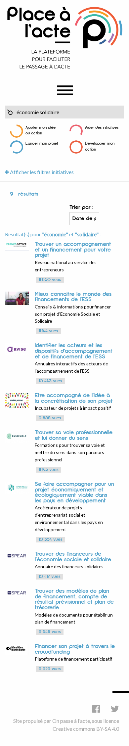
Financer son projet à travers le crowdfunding (75, 649)
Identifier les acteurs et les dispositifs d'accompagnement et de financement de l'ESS (73, 351)
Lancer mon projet (41, 143)
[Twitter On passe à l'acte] (115, 708)
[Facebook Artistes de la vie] (96, 708)
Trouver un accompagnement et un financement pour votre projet (73, 249)
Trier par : (81, 207)
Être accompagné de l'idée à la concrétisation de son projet (74, 398)
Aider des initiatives (101, 127)
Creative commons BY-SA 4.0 (86, 728)
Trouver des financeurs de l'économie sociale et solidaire (73, 557)
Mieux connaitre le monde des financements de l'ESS (73, 297)
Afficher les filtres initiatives (41, 172)
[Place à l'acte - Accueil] (64, 37)
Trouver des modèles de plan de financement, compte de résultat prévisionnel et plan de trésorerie (74, 599)
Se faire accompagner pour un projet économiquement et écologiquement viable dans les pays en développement (74, 492)
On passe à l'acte (71, 721)
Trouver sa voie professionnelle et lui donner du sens (73, 435)
